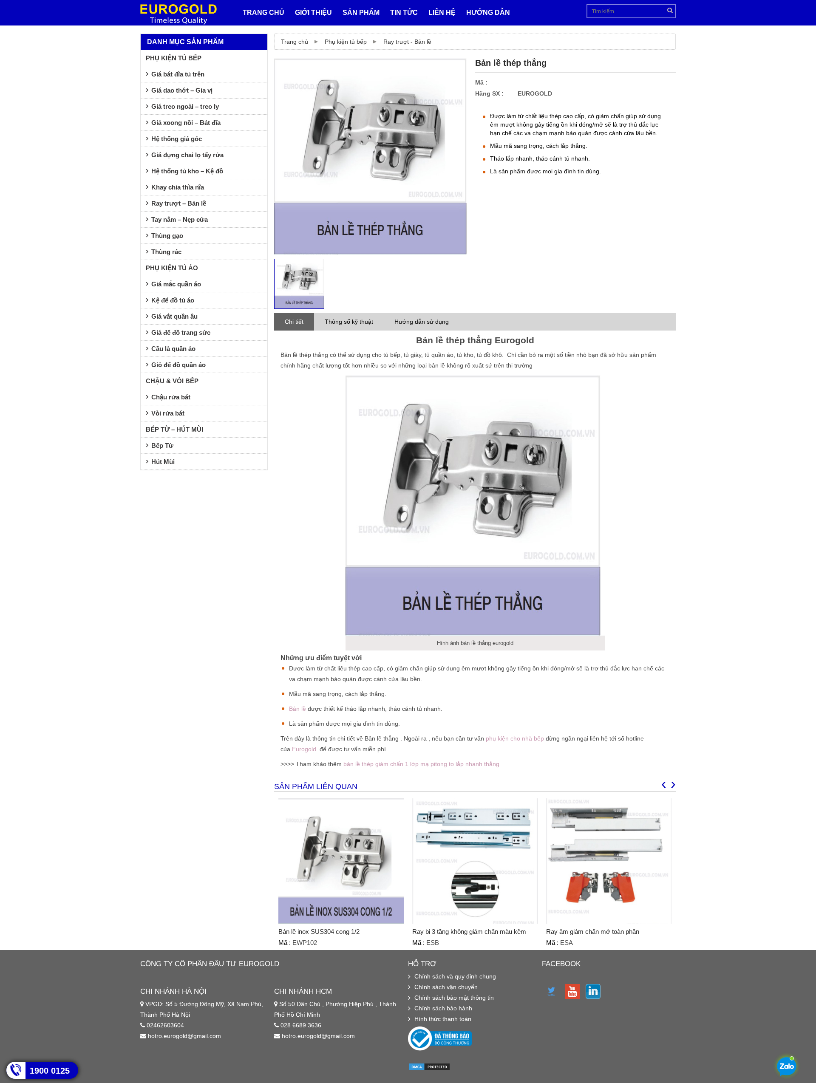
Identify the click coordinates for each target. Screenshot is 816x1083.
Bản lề (297, 708)
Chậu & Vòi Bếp (172, 381)
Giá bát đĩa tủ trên (177, 74)
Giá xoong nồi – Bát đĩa (186, 122)
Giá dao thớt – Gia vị (181, 90)
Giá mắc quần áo (176, 284)
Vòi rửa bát (167, 413)
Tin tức (404, 12)
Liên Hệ (442, 12)
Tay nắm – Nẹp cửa (179, 219)
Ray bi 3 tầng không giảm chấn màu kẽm (469, 931)
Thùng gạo (167, 235)
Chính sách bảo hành (443, 1008)
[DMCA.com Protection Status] (429, 1069)
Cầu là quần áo (173, 348)
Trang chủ (263, 12)
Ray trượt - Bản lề (407, 41)
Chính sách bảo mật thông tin (454, 997)
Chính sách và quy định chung (455, 976)
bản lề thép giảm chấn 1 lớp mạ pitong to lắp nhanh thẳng (421, 764)
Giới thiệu (313, 12)
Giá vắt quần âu (174, 316)
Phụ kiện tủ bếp (346, 41)
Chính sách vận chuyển (446, 987)
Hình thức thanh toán (442, 1018)
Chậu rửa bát (170, 397)
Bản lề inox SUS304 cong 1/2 (319, 931)
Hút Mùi (163, 461)
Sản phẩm (361, 12)
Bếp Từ (162, 445)
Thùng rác (166, 251)
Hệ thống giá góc (176, 138)
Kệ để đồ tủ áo (172, 300)
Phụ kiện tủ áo (172, 267)
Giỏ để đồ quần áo (178, 364)
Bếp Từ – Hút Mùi (174, 429)
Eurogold (304, 749)
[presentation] (663, 783)
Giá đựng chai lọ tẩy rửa (187, 154)
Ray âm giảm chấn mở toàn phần (592, 931)
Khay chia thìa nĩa (177, 187)
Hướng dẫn (488, 12)
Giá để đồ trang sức (180, 332)
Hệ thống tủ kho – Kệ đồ (187, 171)
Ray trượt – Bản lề (178, 203)
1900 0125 (50, 1070)
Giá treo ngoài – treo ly (185, 106)
